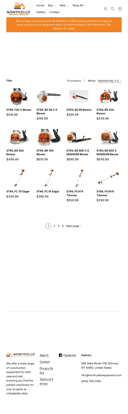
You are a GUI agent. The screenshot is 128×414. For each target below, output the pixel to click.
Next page (72, 226)
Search (44, 355)
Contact (45, 361)
